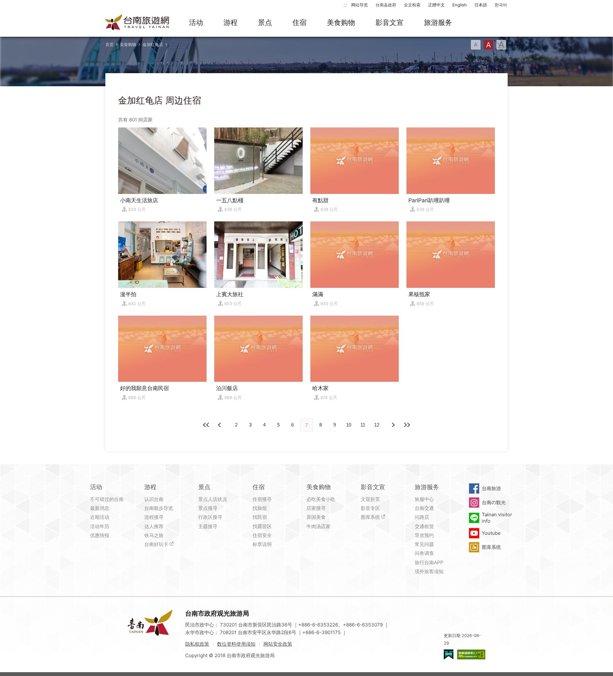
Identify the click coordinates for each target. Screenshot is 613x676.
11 (362, 424)
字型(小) (476, 45)
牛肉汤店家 (318, 526)
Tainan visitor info (497, 517)
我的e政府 (448, 654)
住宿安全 (262, 535)
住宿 (299, 22)
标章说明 (262, 544)
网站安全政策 (277, 644)
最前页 (206, 425)
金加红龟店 (152, 44)
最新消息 (99, 508)
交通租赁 (424, 526)
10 (348, 424)
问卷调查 (424, 553)
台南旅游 (491, 488)
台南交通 (424, 508)
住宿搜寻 (262, 499)
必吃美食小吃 (320, 499)
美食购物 (341, 22)
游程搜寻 (153, 517)
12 (376, 424)
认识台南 (153, 499)
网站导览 (359, 4)
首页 (109, 44)
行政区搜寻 (210, 517)
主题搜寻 (207, 526)
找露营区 (262, 526)
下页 (220, 425)
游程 (230, 22)
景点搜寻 (207, 508)
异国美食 (316, 517)
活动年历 (99, 526)
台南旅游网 (137, 23)
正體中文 (436, 4)
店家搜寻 (316, 508)
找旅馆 (260, 508)
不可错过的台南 (107, 499)
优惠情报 (99, 535)
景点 (265, 22)
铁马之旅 (153, 535)
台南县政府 (385, 4)
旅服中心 (424, 499)
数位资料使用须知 (236, 644)
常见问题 (424, 544)
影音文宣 (389, 22)
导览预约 (424, 535)
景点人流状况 (212, 499)
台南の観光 (494, 502)
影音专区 (370, 508)
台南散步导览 (158, 508)
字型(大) (501, 45)
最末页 (406, 425)
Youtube (491, 533)
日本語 (480, 4)
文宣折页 (370, 499)
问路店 (422, 517)
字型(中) (488, 45)
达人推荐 (153, 526)
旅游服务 (438, 22)
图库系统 (370, 517)
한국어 (501, 4)
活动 (196, 22)
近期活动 (99, 517)
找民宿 (260, 517)
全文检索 (412, 4)
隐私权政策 (197, 644)
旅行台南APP (429, 562)
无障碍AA (471, 654)
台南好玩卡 (156, 544)
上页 (392, 425)
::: (345, 4)
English (459, 4)
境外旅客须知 (429, 571)
